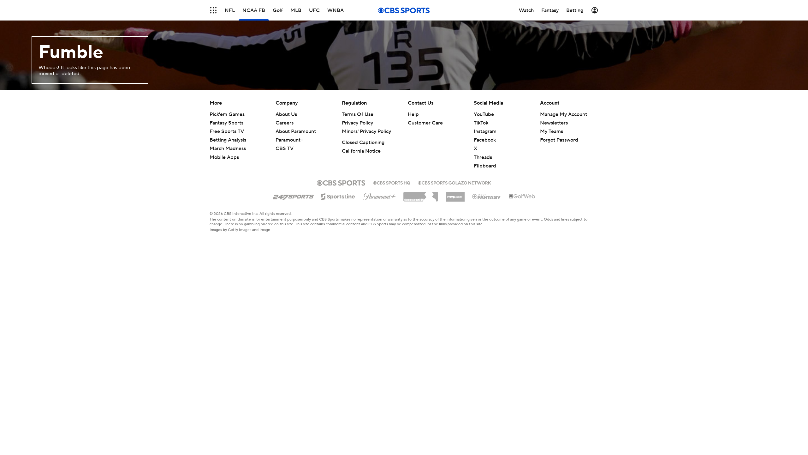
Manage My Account (563, 114)
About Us (286, 114)
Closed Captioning (363, 142)
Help (413, 114)
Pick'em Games (227, 114)
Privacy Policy (357, 123)
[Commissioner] (420, 194)
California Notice (361, 151)
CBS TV (285, 148)
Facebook (485, 140)
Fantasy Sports (226, 123)
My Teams (551, 131)
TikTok (481, 123)
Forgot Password (559, 140)
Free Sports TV (227, 131)
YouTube (484, 114)
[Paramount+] (379, 195)
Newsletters (554, 123)
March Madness (228, 148)
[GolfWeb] (522, 196)
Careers (285, 123)
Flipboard (485, 166)
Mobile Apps (224, 157)
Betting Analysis (228, 140)
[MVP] (455, 194)
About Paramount (296, 131)
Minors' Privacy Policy (366, 131)
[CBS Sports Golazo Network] (454, 182)
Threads (483, 157)
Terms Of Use (357, 114)
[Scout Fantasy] (486, 196)
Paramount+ (289, 140)
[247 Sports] (293, 195)
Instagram (485, 131)
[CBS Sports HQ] (391, 182)
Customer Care (425, 123)
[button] (213, 10)
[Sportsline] (338, 195)
